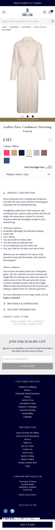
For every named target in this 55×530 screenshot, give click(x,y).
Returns (27, 390)
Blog (27, 466)
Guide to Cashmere (11, 297)
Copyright (27, 416)
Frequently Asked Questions (27, 393)
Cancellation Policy (27, 403)
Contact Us (27, 449)
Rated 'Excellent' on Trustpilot (27, 3)
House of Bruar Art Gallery (27, 432)
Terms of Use (28, 400)
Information (27, 427)
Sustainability (27, 413)
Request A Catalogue (27, 406)
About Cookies (27, 459)
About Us (27, 442)
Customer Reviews (27, 410)
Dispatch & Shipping (27, 387)
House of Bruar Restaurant (27, 436)
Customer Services (27, 381)
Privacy (27, 397)
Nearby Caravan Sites (27, 462)
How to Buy (27, 452)
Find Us (27, 439)
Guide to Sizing (27, 456)
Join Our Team (27, 446)
